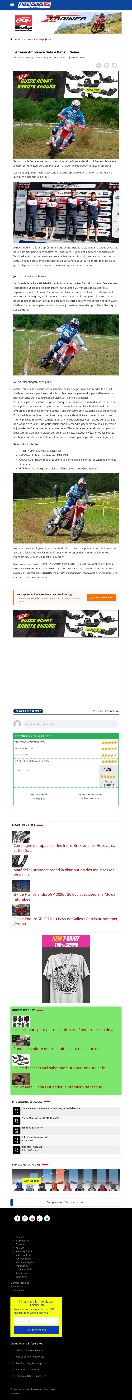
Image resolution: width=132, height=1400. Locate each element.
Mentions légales (25, 1262)
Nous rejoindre (24, 1251)
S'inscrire (97, 711)
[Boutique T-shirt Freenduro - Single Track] (66, 969)
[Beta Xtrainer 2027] (66, 23)
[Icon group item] (17, 1218)
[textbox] (71, 723)
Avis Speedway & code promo (31, 1363)
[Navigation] (13, 5)
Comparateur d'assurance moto (66, 1202)
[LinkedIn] (114, 65)
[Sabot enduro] (66, 84)
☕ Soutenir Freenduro (101, 597)
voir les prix (31, 1181)
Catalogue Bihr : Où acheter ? (31, 1375)
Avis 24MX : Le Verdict (27, 1369)
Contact (20, 1237)
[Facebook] (99, 65)
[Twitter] (106, 65)
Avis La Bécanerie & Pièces (30, 1356)
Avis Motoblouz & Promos (29, 1350)
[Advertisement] (66, 669)
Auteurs (20, 1247)
